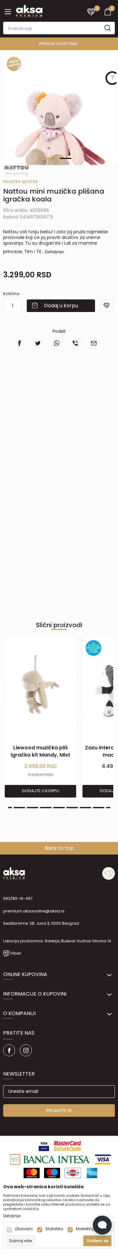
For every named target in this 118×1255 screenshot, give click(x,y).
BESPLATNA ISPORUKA (89, 43)
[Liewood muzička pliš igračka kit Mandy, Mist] (40, 690)
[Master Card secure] (68, 1145)
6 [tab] (59, 807)
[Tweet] (38, 343)
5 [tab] (46, 807)
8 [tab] (85, 807)
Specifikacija (88, 381)
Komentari (59, 402)
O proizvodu (29, 381)
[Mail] (93, 343)
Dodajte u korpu (40, 791)
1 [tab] (52, 158)
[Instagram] (25, 1050)
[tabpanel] (59, 137)
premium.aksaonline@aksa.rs (34, 911)
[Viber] (75, 343)
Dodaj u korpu (61, 305)
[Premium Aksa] (29, 10)
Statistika (54, 1229)
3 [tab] (19, 807)
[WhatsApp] (56, 343)
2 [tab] (65, 158)
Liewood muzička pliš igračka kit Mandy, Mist (40, 751)
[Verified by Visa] (44, 1145)
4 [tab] (32, 807)
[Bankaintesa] (50, 1159)
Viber (15, 953)
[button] (107, 309)
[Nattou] (16, 170)
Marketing (85, 1229)
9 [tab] (98, 807)
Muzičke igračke (20, 181)
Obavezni (24, 1229)
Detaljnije (54, 252)
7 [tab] (72, 807)
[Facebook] (19, 343)
